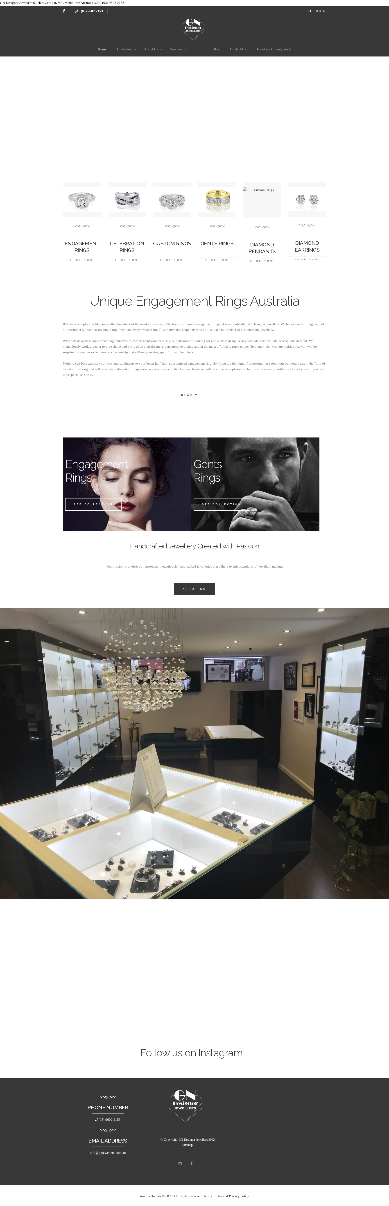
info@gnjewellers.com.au (108, 1152)
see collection (93, 504)
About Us (194, 589)
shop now (82, 260)
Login (320, 11)
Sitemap (187, 1145)
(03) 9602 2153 (91, 11)
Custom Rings (172, 243)
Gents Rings (217, 243)
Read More (194, 395)
